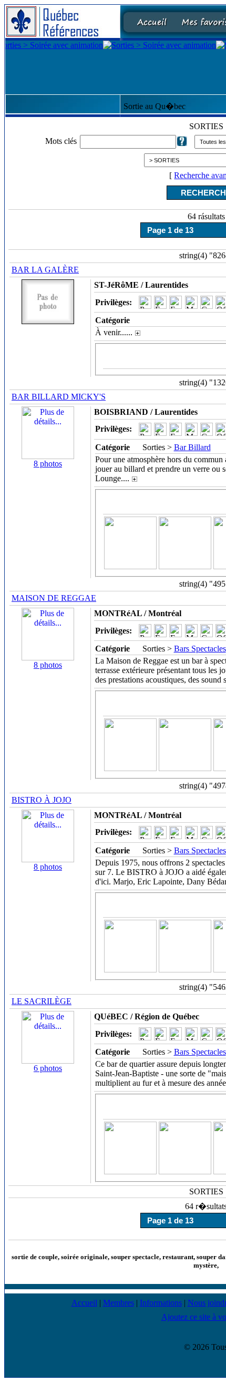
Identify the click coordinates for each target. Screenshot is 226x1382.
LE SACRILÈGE (41, 1001)
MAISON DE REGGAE (54, 597)
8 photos (48, 463)
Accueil (84, 1302)
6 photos (48, 1068)
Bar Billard (192, 447)
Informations (161, 1302)
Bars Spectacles (200, 648)
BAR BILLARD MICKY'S (59, 396)
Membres (118, 1302)
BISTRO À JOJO (41, 799)
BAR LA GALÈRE (45, 269)
